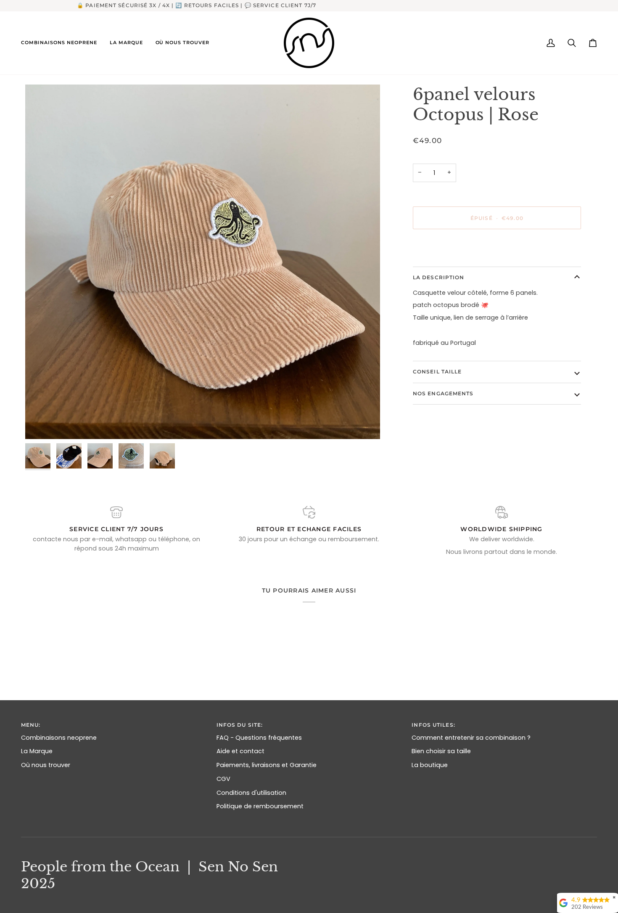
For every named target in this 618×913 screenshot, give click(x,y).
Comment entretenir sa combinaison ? (471, 737)
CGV (223, 779)
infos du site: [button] (240, 725)
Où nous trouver (45, 765)
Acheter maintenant (497, 246)
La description (439, 277)
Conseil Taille (437, 371)
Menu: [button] (31, 725)
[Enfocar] (202, 262)
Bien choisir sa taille (441, 751)
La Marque (37, 751)
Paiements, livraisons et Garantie (267, 765)
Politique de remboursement (260, 806)
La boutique (430, 765)
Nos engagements (443, 393)
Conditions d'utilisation (251, 793)
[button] (62, 42)
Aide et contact (240, 751)
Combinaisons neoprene (59, 737)
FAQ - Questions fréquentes (259, 737)
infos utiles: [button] (433, 725)
